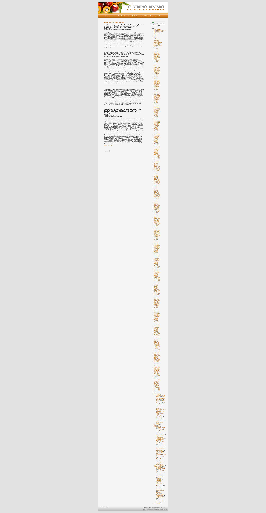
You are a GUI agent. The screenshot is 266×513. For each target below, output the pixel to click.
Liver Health (156, 41)
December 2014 (157, 145)
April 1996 (156, 348)
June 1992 (156, 372)
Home (106, 15)
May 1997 (156, 339)
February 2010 (157, 205)
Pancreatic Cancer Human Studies (160, 418)
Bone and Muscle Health (161, 470)
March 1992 (156, 373)
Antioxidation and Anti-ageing (159, 30)
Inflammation (156, 40)
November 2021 (157, 57)
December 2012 (157, 168)
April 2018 (156, 103)
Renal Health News (160, 461)
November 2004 (157, 270)
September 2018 (157, 98)
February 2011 (157, 192)
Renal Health (158, 499)
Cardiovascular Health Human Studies (160, 403)
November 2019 (157, 83)
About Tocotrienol (122, 15)
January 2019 (156, 94)
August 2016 (156, 125)
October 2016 (156, 123)
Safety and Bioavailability (159, 465)
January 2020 (156, 81)
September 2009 (157, 210)
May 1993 (156, 363)
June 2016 (156, 127)
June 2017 (156, 114)
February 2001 (157, 311)
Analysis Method (159, 467)
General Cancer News (160, 443)
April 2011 (156, 190)
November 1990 (157, 380)
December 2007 (157, 232)
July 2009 (156, 212)
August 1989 (156, 381)
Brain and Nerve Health (158, 31)
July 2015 (156, 139)
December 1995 (157, 351)
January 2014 (156, 156)
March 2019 (156, 92)
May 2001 (156, 307)
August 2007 (156, 236)
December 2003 (157, 279)
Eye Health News (159, 439)
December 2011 (157, 181)
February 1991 (157, 379)
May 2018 (156, 102)
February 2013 (157, 166)
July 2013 (156, 163)
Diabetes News (159, 437)
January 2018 (156, 107)
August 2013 (156, 162)
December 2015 (157, 134)
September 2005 (157, 259)
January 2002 (156, 301)
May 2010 (156, 202)
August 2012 (156, 172)
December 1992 (157, 369)
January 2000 (156, 324)
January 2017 (156, 120)
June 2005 (156, 262)
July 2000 (156, 317)
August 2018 (156, 99)
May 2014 (156, 152)
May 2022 (156, 51)
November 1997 (157, 336)
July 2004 (156, 274)
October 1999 (156, 327)
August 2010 (156, 198)
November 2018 (157, 96)
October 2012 (156, 170)
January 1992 (156, 374)
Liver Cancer (158, 488)
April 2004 (156, 276)
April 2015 (156, 142)
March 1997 (156, 341)
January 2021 (156, 68)
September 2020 (157, 72)
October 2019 (156, 84)
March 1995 (156, 354)
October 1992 (156, 370)
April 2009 (156, 216)
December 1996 (157, 344)
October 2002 (156, 294)
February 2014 (157, 155)
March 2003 (156, 289)
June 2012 (156, 175)
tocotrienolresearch (155, 24)
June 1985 (156, 386)
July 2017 (156, 113)
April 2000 (156, 320)
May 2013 (156, 165)
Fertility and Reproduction (158, 482)
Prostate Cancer (157, 44)
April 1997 (156, 340)
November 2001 (157, 303)
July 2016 (156, 126)
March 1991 (156, 377)
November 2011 (157, 182)
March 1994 (156, 358)
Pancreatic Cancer (157, 43)
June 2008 (156, 226)
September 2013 (157, 161)
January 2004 (156, 278)
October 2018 (156, 97)
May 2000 (156, 319)
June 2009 (156, 213)
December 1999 (157, 325)
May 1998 (156, 334)
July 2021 (156, 61)
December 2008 (157, 220)
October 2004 (156, 271)
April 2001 (156, 308)
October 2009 (156, 209)
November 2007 (157, 233)
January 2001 (156, 312)
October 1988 (156, 384)
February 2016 (157, 132)
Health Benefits (134, 15)
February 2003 (157, 290)
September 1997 (157, 338)
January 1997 (156, 343)
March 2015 (156, 143)
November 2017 (157, 109)
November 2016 (157, 122)
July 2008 (156, 225)
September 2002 (157, 295)
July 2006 (156, 249)
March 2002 (156, 299)
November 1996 (157, 345)
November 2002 (157, 293)
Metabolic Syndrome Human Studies (160, 416)
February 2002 (157, 300)
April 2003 (156, 288)
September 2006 (157, 247)
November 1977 (157, 389)
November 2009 (157, 208)
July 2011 (156, 187)
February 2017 (157, 118)
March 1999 (156, 332)
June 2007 (156, 238)
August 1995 (156, 353)
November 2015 (157, 135)
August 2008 (156, 224)
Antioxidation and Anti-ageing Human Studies (160, 396)
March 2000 (156, 321)
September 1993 (157, 362)
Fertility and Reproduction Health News (160, 441)
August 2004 (156, 273)
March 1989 (156, 383)
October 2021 (156, 58)
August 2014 (156, 149)
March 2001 (156, 310)
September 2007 (157, 235)
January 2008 (156, 231)
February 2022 (157, 54)
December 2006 (157, 245)
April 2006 (156, 252)
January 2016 (156, 133)
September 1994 (157, 356)
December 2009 (157, 207)
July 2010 (156, 199)
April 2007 (156, 240)
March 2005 (156, 265)
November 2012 (157, 169)
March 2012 (156, 178)
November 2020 (157, 70)
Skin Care (156, 46)
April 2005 (156, 264)
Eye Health (158, 480)
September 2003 (157, 283)
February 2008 (157, 230)
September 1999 (157, 328)
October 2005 (156, 258)
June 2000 (156, 318)
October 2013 (156, 160)
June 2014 (156, 151)
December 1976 (157, 390)
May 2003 (156, 287)
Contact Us (157, 15)
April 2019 (156, 90)
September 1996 (157, 346)
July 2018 (156, 100)
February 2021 (157, 67)
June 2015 (156, 140)
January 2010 (156, 206)
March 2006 (156, 253)
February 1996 (157, 349)
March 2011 (156, 191)
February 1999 (157, 333)
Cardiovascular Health (158, 33)
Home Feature (157, 393)
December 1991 (157, 375)
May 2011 (156, 189)
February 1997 (157, 342)
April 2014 (156, 153)
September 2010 (157, 197)
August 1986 (156, 385)
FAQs (155, 38)
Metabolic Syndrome (158, 42)
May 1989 (156, 382)
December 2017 (157, 108)
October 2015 (156, 136)
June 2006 (156, 250)
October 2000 (156, 314)
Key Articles (156, 424)
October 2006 (156, 246)
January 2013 (156, 167)
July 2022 (156, 48)
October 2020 (156, 71)
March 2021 (156, 66)
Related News (156, 426)
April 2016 (156, 129)
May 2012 (156, 176)
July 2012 (156, 174)
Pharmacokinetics (159, 495)
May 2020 (156, 76)
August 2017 (156, 112)
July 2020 (156, 74)
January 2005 (156, 267)
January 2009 (156, 219)
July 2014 (156, 150)
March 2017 (156, 117)
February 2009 (157, 218)
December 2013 (157, 157)
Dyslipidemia (156, 37)
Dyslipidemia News (160, 438)
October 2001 (156, 304)
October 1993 (156, 361)
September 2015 (157, 137)
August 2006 (156, 248)
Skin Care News (159, 464)
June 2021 (156, 62)
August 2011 (156, 185)
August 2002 (156, 297)
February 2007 (157, 243)
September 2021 (157, 59)
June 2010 (156, 201)
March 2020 (156, 79)
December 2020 (157, 69)
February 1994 (157, 359)
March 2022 (156, 53)
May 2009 (156, 215)
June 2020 (156, 75)
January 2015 (156, 144)
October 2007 (156, 234)
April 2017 (156, 116)
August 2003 (156, 284)
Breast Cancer (157, 32)
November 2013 (157, 158)
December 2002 (157, 292)
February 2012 (157, 179)
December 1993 (157, 360)
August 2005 (156, 260)
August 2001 (156, 305)
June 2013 (156, 164)
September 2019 (157, 85)
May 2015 (156, 141)
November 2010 (157, 195)
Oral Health (158, 493)
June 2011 (156, 188)
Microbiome (158, 492)
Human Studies (157, 394)
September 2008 (157, 223)
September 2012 (157, 171)
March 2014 (156, 154)
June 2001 (156, 306)
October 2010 (156, 196)
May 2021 (156, 63)
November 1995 (157, 352)
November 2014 (157, 147)
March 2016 (156, 130)
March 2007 (156, 242)
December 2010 (157, 194)
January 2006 (156, 254)
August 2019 (156, 86)
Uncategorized (157, 503)
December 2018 (157, 95)
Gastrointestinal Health (160, 483)
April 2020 (156, 78)
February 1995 (157, 355)
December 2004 (157, 269)
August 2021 (156, 60)
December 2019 (157, 82)
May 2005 (156, 263)
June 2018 (156, 101)
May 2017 (156, 115)
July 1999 (156, 329)
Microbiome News (159, 450)
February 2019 (157, 93)
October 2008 (156, 222)
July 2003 (156, 285)
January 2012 (156, 180)
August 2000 (156, 316)
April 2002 (156, 298)
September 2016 (157, 124)
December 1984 (157, 387)
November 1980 (157, 388)
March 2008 (156, 229)
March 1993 (156, 366)
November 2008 (157, 221)
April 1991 (156, 376)
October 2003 (156, 281)
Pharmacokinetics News (161, 454)
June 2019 (156, 88)
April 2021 (156, 65)
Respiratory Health (160, 501)
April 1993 (156, 365)
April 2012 (156, 177)
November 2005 (157, 257)
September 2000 (157, 315)
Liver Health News (159, 447)
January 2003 (156, 291)
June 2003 (156, 286)
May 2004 (156, 275)
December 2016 (157, 121)
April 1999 (156, 331)
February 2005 (157, 266)
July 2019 (156, 87)
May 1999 (156, 330)
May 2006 (156, 251)
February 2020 (157, 80)
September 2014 (157, 148)
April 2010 (156, 203)
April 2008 (156, 227)
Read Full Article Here (108, 145)
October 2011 (156, 183)
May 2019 (156, 89)
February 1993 (157, 367)
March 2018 (156, 105)
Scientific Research (146, 15)
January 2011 (156, 193)
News (113, 15)
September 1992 (157, 371)
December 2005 (157, 256)
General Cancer (157, 39)
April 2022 (156, 52)
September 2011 (157, 184)
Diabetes (155, 35)
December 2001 (157, 302)
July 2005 (156, 261)
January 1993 (156, 368)
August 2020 (156, 73)
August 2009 (156, 211)
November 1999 (157, 326)
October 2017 (156, 110)
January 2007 (156, 244)
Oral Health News (159, 451)
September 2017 (157, 111)
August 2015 (156, 138)
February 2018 (157, 106)
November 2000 (157, 313)
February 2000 (157, 322)
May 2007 (156, 239)
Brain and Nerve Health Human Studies (160, 399)
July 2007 (156, 237)
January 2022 (156, 55)
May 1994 (156, 357)
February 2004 (157, 277)
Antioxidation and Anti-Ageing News (160, 428)
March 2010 (156, 204)
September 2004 (157, 272)
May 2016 (156, 128)
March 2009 (156, 217)
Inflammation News (160, 445)
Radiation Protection (158, 45)
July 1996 (156, 347)
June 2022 (156, 49)
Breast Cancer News (160, 434)
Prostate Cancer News (160, 456)
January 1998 (156, 335)
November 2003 (157, 280)
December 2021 (157, 56)
